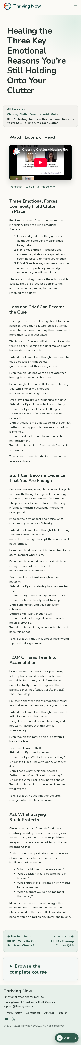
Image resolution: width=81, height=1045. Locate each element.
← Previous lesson (21, 940)
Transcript (15, 187)
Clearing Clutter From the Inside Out (31, 114)
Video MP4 (48, 187)
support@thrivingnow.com (19, 1006)
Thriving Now (27, 6)
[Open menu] (75, 6)
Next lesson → (62, 940)
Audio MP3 (32, 187)
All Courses (15, 109)
